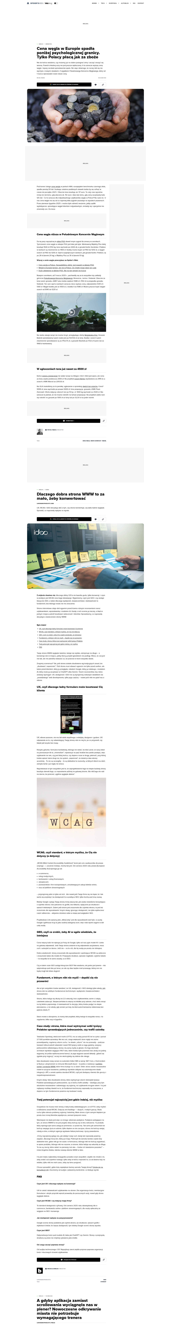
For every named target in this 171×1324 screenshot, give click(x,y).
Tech (103, 3)
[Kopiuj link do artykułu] (103, 85)
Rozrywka (113, 3)
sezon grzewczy (96, 441)
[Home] (48, 3)
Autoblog (125, 3)
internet (103, 1282)
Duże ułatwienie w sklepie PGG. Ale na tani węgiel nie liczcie (62, 271)
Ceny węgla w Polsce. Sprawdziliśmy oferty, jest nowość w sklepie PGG (66, 265)
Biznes (94, 3)
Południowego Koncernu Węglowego (58, 278)
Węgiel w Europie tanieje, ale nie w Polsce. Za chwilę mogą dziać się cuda (67, 268)
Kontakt (141, 3)
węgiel (104, 441)
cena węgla (55, 187)
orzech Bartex (79, 379)
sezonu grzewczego (49, 376)
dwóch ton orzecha (90, 386)
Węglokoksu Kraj (91, 335)
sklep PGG (61, 241)
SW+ (134, 3)
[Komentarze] (95, 85)
